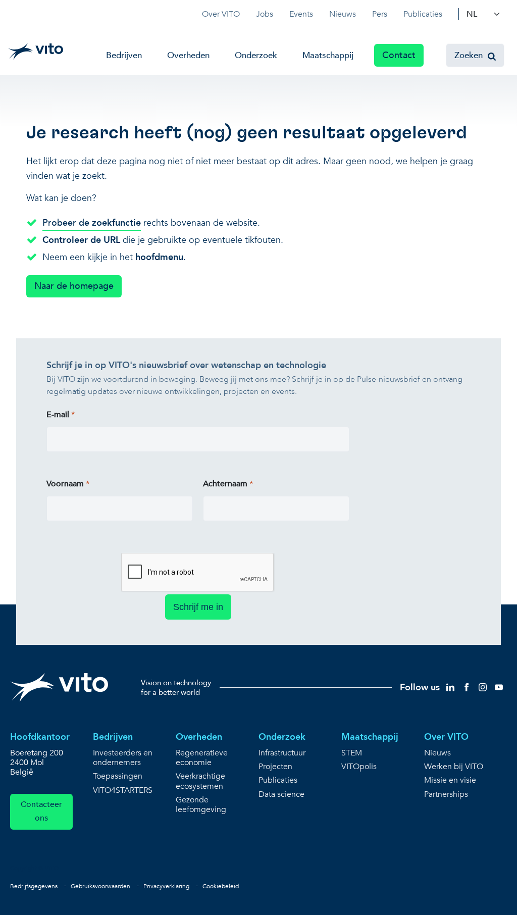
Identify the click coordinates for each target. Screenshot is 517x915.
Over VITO (221, 14)
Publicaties (422, 14)
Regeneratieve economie (202, 758)
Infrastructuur (281, 753)
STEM (351, 753)
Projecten (275, 767)
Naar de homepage (74, 286)
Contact (399, 55)
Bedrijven (124, 55)
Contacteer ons (41, 811)
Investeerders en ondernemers (122, 758)
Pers (379, 14)
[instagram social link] (483, 687)
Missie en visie (450, 780)
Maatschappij (327, 55)
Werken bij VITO (453, 767)
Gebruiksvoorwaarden (100, 886)
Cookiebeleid (220, 886)
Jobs (264, 14)
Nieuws (342, 14)
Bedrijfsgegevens (34, 886)
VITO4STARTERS (122, 790)
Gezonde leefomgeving (201, 805)
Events (301, 14)
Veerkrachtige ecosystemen (200, 781)
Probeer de (91, 223)
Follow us (420, 687)
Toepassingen (117, 776)
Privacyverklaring (166, 886)
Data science (281, 794)
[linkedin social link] (450, 687)
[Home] (35, 51)
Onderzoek (256, 55)
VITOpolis (359, 767)
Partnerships (446, 794)
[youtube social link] (499, 687)
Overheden (188, 55)
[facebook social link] (466, 687)
